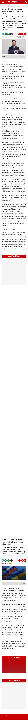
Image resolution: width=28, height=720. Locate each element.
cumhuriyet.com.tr (7, 37)
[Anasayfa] (5, 715)
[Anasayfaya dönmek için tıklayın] (14, 2)
